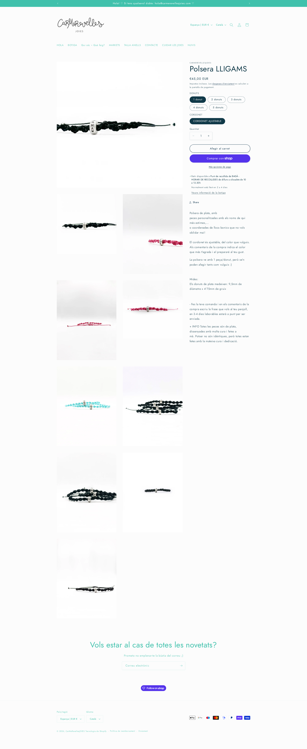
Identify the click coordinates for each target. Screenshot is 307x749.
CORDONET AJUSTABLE (207, 121)
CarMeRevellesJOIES (75, 731)
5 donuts (218, 107)
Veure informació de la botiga (208, 192)
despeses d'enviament (223, 83)
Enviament (143, 731)
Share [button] (196, 202)
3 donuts (236, 99)
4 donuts (198, 107)
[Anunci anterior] (57, 3)
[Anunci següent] (249, 3)
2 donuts (216, 99)
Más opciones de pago (220, 166)
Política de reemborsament (122, 731)
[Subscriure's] (181, 666)
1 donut (197, 99)
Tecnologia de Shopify (96, 731)
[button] (231, 25)
